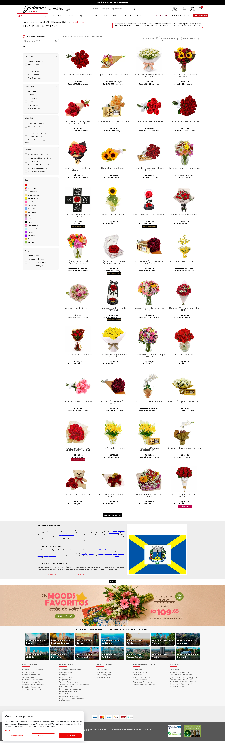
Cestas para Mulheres (38, 171)
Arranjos (94, 16)
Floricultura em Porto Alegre (162, 641)
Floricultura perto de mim (181, 675)
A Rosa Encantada (36, 123)
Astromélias (34, 126)
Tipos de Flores (111, 16)
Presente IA (175, 670)
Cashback (175, 10)
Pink (31, 202)
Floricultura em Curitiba (109, 655)
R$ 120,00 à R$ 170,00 (37, 262)
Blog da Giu (138, 675)
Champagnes (34, 195)
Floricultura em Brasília (159, 655)
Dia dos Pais (101, 670)
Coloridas (33, 188)
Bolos (31, 101)
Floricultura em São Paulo (36, 641)
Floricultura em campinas (185, 641)
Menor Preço (189, 38)
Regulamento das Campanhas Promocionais (72, 700)
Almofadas (33, 91)
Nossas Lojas (28, 677)
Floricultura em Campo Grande (134, 655)
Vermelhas (33, 185)
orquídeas (121, 554)
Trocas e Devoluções (68, 682)
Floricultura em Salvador (84, 641)
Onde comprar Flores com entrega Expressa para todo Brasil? (185, 678)
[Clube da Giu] (112, 625)
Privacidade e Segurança (70, 689)
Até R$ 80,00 (34, 256)
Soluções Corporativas (32, 687)
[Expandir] (201, 27)
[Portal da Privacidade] (174, 728)
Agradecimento (36, 61)
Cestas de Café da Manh (39, 158)
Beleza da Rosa (35, 137)
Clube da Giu (161, 16)
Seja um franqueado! (31, 689)
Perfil (184, 10)
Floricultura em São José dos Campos (61, 641)
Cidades (127, 16)
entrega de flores (118, 531)
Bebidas (33, 98)
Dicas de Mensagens (68, 696)
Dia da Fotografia (103, 675)
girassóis (100, 554)
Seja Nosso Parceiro (141, 677)
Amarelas (33, 198)
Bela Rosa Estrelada (37, 133)
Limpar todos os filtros (32, 51)
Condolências (35, 75)
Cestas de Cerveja (36, 161)
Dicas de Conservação (69, 694)
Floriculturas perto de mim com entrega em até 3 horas (112, 629)
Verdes (31, 242)
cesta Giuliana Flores (87, 539)
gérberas (40, 556)
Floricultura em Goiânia (34, 655)
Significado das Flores (179, 672)
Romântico (34, 78)
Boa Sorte (33, 71)
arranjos (84, 554)
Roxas (31, 232)
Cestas (70, 16)
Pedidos (192, 10)
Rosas (32, 205)
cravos (46, 556)
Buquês (81, 16)
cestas (117, 556)
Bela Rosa (33, 130)
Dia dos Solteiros (103, 672)
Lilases (32, 219)
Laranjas (32, 212)
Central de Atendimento (70, 670)
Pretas (31, 222)
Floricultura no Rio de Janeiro (111, 641)
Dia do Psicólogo (103, 677)
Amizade (33, 64)
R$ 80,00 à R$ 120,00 (37, 259)
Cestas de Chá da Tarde (38, 165)
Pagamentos (65, 680)
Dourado (32, 239)
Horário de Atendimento (33, 684)
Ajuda (68, 10)
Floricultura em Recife (134, 641)
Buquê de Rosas (177, 686)
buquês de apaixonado (66, 535)
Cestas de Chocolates (38, 168)
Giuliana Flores (114, 533)
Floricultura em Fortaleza (59, 655)
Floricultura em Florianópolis (84, 655)
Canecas (33, 105)
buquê (91, 554)
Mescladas (33, 225)
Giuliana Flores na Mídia (32, 680)
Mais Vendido (149, 38)
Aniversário (34, 68)
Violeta (31, 236)
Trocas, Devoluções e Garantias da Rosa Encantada (74, 685)
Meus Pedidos (65, 677)
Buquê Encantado (36, 140)
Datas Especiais (143, 16)
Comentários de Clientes (144, 684)
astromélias (108, 554)
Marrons (32, 215)
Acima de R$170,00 (37, 266)
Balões (32, 95)
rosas (115, 554)
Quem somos (28, 672)
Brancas (32, 192)
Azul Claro (32, 229)
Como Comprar (66, 672)
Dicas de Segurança (68, 691)
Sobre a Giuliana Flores (32, 670)
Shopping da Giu (180, 16)
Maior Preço (169, 38)
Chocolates (34, 108)
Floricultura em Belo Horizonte (187, 655)
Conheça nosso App (31, 675)
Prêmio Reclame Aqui (32, 682)
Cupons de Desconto (142, 682)
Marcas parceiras (140, 680)
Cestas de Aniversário (38, 155)
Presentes (57, 16)
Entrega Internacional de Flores (184, 681)
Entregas (63, 675)
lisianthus (52, 556)
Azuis (31, 208)
